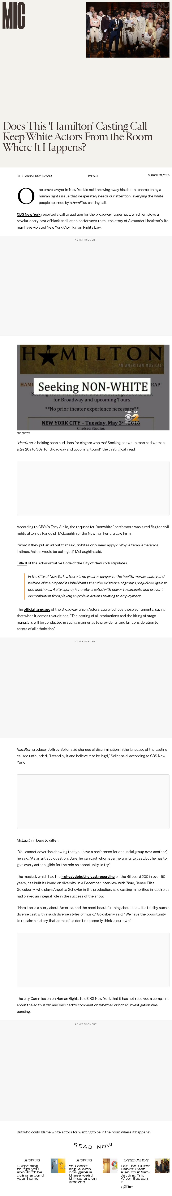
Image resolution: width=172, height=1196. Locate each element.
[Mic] (14, 15)
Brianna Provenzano (36, 176)
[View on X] (93, 488)
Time (130, 883)
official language (37, 609)
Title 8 (22, 563)
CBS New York (28, 214)
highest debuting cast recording (88, 876)
